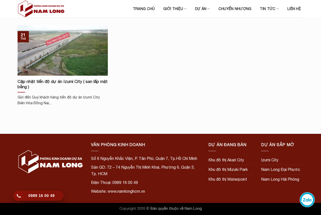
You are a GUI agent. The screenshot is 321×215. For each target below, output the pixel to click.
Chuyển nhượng (235, 9)
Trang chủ (144, 9)
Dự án (200, 9)
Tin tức (267, 9)
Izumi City (269, 160)
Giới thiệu (173, 9)
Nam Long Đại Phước (280, 169)
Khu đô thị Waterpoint (227, 179)
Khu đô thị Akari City (226, 160)
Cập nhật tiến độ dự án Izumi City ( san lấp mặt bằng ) (63, 84)
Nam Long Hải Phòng (280, 179)
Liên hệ (294, 9)
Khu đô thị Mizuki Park (228, 169)
